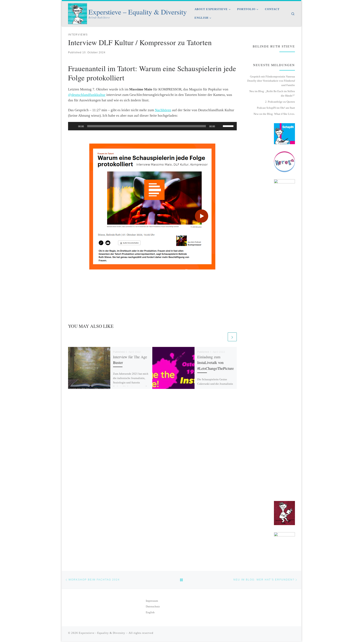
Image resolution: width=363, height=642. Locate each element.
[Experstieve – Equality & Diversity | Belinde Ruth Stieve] (77, 12)
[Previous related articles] (222, 336)
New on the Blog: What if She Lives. (274, 113)
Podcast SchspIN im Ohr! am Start (276, 107)
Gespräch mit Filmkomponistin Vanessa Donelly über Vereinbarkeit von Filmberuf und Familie (271, 81)
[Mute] (219, 126)
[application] (152, 126)
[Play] (73, 126)
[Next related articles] (232, 336)
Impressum (152, 600)
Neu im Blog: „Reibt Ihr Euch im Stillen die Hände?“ (272, 93)
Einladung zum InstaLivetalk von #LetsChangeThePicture (215, 362)
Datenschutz (153, 606)
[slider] (229, 125)
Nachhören (163, 110)
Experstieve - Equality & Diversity (102, 632)
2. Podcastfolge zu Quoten (280, 101)
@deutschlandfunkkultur (86, 95)
